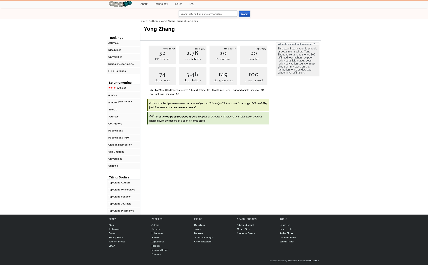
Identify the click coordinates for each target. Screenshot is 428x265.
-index (112, 95)
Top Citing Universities (121, 189)
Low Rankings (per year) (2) (163, 94)
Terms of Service (117, 241)
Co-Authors (115, 123)
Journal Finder (287, 241)
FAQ (191, 4)
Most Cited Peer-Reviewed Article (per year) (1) (238, 90)
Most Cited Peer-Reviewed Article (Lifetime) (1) (184, 90)
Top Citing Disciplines (121, 210)
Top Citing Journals (119, 203)
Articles (117, 87)
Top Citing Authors (119, 182)
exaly (143, 21)
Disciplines (114, 49)
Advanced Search (245, 225)
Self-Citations (116, 151)
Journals (113, 42)
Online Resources (202, 241)
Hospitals (155, 246)
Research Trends (288, 229)
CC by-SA (314, 261)
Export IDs (285, 225)
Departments (157, 241)
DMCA (112, 246)
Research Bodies (159, 250)
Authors (153, 21)
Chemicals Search (246, 233)
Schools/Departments (121, 63)
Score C (113, 109)
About (143, 4)
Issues (178, 4)
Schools (113, 165)
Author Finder (286, 233)
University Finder (288, 237)
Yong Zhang (167, 21)
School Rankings (187, 21)
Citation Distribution (120, 144)
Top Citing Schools (119, 196)
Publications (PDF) (119, 137)
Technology (161, 4)
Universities (115, 56)
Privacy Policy (116, 237)
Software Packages (203, 237)
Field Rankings (117, 71)
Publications (115, 130)
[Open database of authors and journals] (120, 2)
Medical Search (244, 229)
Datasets (198, 233)
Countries (156, 254)
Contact (112, 233)
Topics (197, 229)
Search (244, 14)
